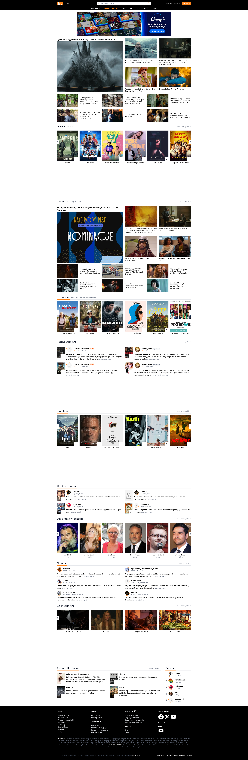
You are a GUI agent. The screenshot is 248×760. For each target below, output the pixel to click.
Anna (65, 580)
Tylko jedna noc (133, 741)
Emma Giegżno (124, 691)
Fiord (67, 447)
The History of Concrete (112, 447)
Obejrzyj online (111, 8)
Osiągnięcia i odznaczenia (134, 720)
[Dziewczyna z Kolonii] (73, 620)
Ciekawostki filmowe (68, 668)
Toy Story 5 (179, 743)
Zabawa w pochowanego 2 (77, 674)
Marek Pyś (138, 497)
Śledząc (122, 674)
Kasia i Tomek (71, 497)
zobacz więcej (184, 201)
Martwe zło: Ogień (123, 743)
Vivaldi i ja (151, 739)
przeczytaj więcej (80, 499)
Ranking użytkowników (133, 722)
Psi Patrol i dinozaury (170, 741)
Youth (135, 447)
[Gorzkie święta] (135, 316)
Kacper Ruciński (158, 555)
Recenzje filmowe (66, 341)
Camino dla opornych (67, 333)
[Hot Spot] (180, 430)
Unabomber (90, 447)
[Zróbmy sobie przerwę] (180, 316)
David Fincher (135, 555)
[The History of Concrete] (112, 430)
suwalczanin (180, 680)
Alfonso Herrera (180, 555)
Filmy (123, 8)
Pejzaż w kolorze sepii (68, 743)
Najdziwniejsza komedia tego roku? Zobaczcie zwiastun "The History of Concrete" (134, 271)
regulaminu (136, 755)
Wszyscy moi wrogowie (111, 741)
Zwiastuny (62, 411)
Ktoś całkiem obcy (157, 447)
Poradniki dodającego (99, 728)
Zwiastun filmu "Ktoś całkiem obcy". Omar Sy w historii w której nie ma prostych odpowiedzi (134, 101)
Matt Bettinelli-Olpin (81, 677)
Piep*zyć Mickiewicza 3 (180, 163)
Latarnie (68, 163)
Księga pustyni (115, 739)
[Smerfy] (61, 508)
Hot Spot (180, 447)
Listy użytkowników (132, 718)
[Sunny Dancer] (157, 316)
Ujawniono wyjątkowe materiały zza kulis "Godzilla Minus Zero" (87, 39)
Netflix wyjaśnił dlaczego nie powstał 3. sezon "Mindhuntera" (173, 229)
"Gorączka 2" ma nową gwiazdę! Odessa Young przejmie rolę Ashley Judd (179, 271)
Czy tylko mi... (62, 586)
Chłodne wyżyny (140, 510)
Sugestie (67, 3)
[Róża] (61, 352)
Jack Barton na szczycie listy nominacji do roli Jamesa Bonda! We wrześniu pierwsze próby (90, 115)
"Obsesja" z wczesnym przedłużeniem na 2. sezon (174, 259)
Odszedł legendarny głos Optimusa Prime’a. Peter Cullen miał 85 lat (134, 286)
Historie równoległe (145, 741)
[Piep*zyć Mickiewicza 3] (180, 146)
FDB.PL (65, 571)
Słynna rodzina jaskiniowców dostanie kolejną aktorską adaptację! (180, 115)
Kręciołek (76, 741)
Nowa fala (69, 741)
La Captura (70, 370)
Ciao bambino (160, 745)
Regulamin (160, 755)
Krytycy (127, 730)
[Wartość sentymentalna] (135, 146)
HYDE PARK (67, 594)
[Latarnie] (67, 146)
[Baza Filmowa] (60, 3)
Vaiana (132, 743)
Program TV (95, 715)
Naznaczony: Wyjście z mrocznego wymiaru (95, 739)
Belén (131, 745)
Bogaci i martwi (126, 739)
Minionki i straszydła (151, 743)
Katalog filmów (63, 715)
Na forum (62, 563)
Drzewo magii (90, 745)
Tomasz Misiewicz (81, 348)
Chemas (76, 491)
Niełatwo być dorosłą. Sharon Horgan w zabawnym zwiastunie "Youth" (88, 286)
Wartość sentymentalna (135, 163)
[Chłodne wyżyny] (129, 508)
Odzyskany (123, 741)
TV (131, 8)
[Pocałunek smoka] (129, 352)
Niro (177, 692)
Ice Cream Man (183, 741)
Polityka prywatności (171, 755)
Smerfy (69, 510)
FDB (79, 351)
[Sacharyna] (157, 146)
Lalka (121, 688)
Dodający (170, 668)
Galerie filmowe (65, 605)
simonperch (136, 580)
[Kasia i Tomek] (61, 495)
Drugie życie (71, 745)
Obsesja (98, 745)
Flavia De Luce (157, 741)
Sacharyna (158, 163)
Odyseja (69, 688)
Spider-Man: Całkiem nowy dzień (86, 743)
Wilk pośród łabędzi (141, 631)
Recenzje (61, 729)
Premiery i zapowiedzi (66, 720)
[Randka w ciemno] (129, 368)
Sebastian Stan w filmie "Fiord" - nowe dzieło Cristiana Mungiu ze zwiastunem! (139, 61)
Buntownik (76, 739)
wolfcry (66, 568)
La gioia (125, 745)
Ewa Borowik (112, 555)
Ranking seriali (96, 718)
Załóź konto (186, 3)
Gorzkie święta (135, 333)
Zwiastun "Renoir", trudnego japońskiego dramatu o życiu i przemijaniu (178, 286)
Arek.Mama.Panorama (163, 739)
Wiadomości (95, 8)
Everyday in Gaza (139, 745)
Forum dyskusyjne (131, 715)
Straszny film (80, 745)
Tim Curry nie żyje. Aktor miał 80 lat (134, 115)
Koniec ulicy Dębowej (96, 741)
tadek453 (77, 504)
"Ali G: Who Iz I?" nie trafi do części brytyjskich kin (137, 259)
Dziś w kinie (63, 297)
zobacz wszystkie (183, 126)
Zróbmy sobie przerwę (180, 333)
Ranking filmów (63, 722)
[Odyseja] (61, 692)
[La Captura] (61, 368)
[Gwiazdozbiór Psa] (112, 316)
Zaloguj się (177, 3)
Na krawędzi (137, 747)
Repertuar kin (63, 718)
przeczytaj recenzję (104, 359)
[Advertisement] (124, 183)
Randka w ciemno (141, 370)
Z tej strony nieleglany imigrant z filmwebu (141, 586)
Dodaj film (169, 3)
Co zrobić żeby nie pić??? (66, 597)
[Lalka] (114, 692)
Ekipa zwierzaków (104, 743)
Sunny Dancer (158, 333)
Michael (104, 745)
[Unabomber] (90, 430)
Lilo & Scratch (150, 745)
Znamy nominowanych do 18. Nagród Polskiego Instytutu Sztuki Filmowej (87, 208)
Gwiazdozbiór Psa (112, 333)
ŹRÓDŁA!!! (129, 597)
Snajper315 (145, 504)
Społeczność (142, 8)
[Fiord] (67, 430)
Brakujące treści (97, 732)
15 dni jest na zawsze (112, 163)
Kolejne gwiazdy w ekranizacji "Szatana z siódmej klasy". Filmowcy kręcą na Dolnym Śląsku (89, 101)
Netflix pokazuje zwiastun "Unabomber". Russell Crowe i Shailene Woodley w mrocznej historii (174, 62)
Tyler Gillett (97, 677)
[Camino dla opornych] (67, 316)
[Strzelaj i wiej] (175, 620)
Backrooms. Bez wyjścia (167, 743)
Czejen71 (178, 673)
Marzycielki (84, 741)
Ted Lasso (90, 163)
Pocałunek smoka (141, 354)
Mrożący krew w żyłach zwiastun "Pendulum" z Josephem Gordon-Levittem (90, 271)
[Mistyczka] (90, 316)
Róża (68, 354)
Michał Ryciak (69, 592)
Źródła (127, 732)
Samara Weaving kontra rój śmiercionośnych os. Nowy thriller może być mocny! (180, 101)
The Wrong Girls (176, 739)
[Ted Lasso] (90, 146)
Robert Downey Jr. (72, 691)
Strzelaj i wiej (175, 631)
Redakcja (189, 755)
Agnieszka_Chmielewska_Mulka (144, 568)
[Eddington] (107, 620)
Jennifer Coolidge (90, 555)
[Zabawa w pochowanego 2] (61, 678)
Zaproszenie (140, 743)
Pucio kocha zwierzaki (140, 739)
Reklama (182, 755)
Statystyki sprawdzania (99, 730)
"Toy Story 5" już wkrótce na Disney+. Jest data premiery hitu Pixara (140, 90)
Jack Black (67, 555)
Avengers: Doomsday (85, 693)
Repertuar (75, 297)
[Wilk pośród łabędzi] (141, 620)
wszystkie (183, 519)
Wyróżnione (76, 201)
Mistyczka (90, 333)
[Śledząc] (114, 678)
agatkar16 (179, 699)
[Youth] (135, 430)
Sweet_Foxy (147, 348)
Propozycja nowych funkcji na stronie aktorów (143, 574)
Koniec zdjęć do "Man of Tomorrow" (172, 89)
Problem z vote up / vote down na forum (72, 574)
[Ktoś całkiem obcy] (157, 430)
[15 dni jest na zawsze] (112, 146)
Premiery (88, 297)
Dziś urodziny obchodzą (70, 518)
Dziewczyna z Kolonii (73, 631)
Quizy (155, 8)
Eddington (107, 631)
